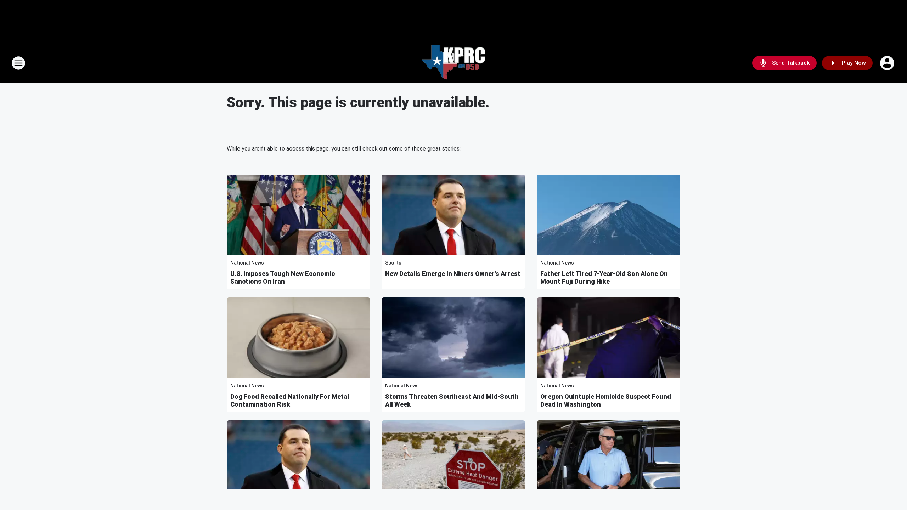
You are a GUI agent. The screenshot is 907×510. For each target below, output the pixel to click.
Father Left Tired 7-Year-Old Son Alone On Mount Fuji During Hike (604, 277)
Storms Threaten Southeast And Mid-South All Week (452, 400)
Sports (393, 263)
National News (247, 263)
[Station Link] (453, 63)
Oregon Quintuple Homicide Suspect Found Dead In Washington (605, 400)
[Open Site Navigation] (18, 63)
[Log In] (888, 63)
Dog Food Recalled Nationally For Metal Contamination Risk (289, 400)
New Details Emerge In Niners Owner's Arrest (452, 273)
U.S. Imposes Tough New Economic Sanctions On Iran (282, 277)
